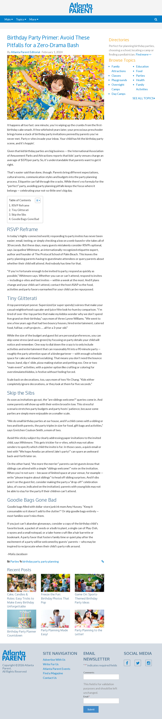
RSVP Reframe (20, 205)
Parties (14, 561)
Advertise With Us (54, 659)
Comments (88, 672)
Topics (20, 19)
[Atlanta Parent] (14, 655)
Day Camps (118, 93)
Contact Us (50, 677)
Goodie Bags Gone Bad (25, 219)
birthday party (31, 561)
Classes (116, 75)
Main (7, 19)
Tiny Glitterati (20, 210)
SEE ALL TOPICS (143, 98)
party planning (50, 561)
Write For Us (51, 664)
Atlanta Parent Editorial (25, 52)
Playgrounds (119, 80)
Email (86, 696)
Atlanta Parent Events (56, 668)
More (32, 19)
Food (139, 71)
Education (142, 66)
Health (140, 80)
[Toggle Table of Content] (36, 200)
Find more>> (143, 54)
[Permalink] (102, 561)
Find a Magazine (53, 673)
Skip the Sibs (19, 214)
